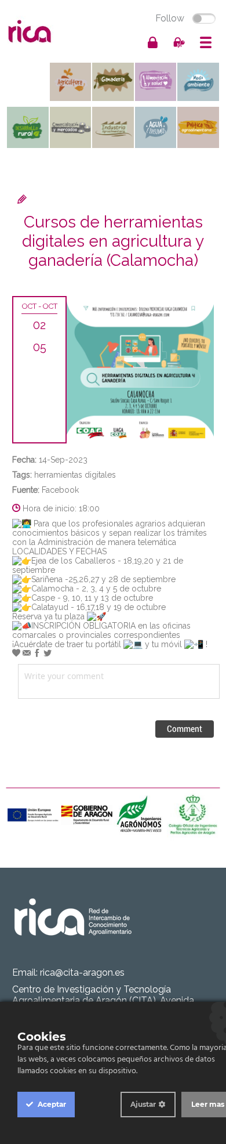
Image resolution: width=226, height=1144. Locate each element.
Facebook (60, 490)
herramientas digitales (75, 474)
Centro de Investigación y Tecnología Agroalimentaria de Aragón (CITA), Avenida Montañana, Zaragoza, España (103, 1000)
